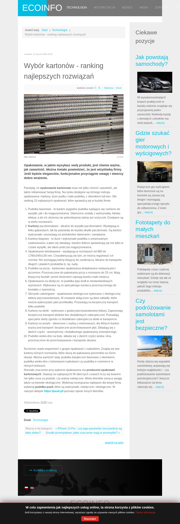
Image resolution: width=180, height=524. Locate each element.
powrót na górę (114, 442)
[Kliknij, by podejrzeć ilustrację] (74, 123)
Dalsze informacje (145, 512)
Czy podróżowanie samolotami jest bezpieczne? (153, 314)
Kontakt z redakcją (45, 470)
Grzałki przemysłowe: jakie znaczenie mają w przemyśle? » (83, 432)
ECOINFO (42, 8)
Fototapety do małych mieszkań (153, 229)
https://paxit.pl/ (53, 391)
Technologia (40, 420)
